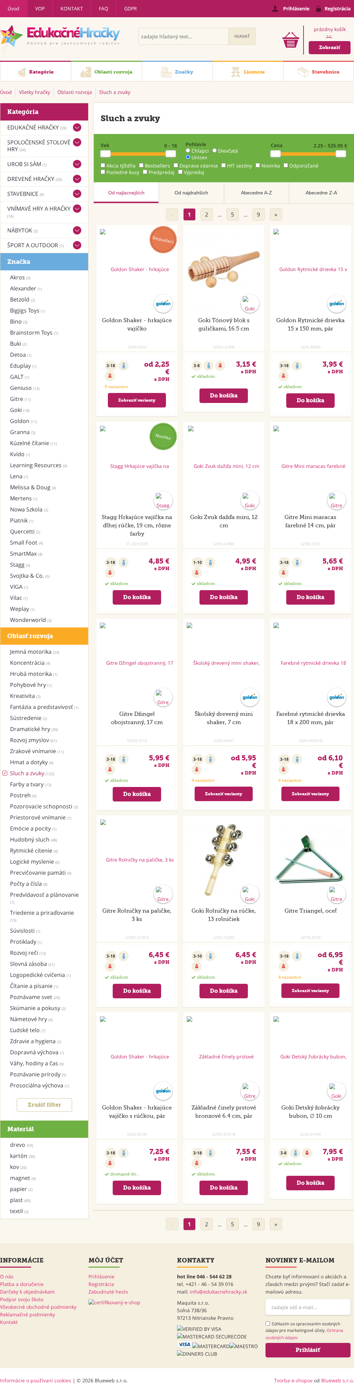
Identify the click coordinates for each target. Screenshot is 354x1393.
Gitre (20, 399)
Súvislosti (25, 930)
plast (20, 1200)
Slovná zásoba (32, 964)
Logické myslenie (34, 861)
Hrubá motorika (33, 674)
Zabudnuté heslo (108, 1291)
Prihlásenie (101, 1276)
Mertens (23, 498)
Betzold (22, 299)
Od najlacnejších (126, 192)
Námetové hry (31, 1019)
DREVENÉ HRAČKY (34, 179)
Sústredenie (28, 718)
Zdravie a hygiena (35, 1041)
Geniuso (24, 388)
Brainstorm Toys (34, 332)
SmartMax (26, 553)
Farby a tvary (30, 784)
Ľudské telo (27, 1030)
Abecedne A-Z (256, 192)
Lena (19, 476)
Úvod (13, 8)
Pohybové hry (31, 685)
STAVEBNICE (25, 194)
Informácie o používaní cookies (35, 1380)
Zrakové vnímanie (37, 751)
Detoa (20, 354)
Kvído (20, 454)
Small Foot (26, 542)
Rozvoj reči (28, 953)
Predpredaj (162, 172)
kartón (22, 1156)
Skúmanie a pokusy (38, 1008)
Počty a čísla (28, 883)
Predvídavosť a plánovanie (44, 898)
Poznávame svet (35, 997)
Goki (19, 410)
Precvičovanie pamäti (40, 872)
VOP (40, 8)
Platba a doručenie (22, 1284)
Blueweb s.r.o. (337, 1380)
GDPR (130, 8)
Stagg (20, 564)
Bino (18, 321)
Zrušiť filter (44, 1105)
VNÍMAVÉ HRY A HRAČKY (39, 212)
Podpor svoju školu (22, 1299)
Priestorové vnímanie (40, 817)
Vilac (19, 598)
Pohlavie (196, 144)
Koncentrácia (30, 662)
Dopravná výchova (37, 1052)
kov (18, 1167)
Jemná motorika (34, 651)
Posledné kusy (122, 172)
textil (19, 1211)
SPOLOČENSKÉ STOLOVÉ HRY (39, 145)
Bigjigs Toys (27, 310)
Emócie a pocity (33, 828)
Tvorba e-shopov (293, 1380)
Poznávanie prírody (38, 1074)
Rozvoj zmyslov (33, 740)
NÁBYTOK (22, 230)
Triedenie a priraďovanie (42, 916)
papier (21, 1189)
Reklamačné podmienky (27, 1314)
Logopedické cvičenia (40, 975)
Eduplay (23, 365)
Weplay (22, 609)
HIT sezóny (239, 165)
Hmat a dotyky (31, 762)
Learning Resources (38, 465)
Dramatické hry (34, 729)
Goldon (23, 421)
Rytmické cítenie (34, 850)
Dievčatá (228, 150)
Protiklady (26, 941)
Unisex (199, 157)
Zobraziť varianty (137, 400)
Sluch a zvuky (32, 773)
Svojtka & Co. (29, 575)
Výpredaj (194, 172)
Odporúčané (303, 165)
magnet (23, 1178)
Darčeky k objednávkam (27, 1291)
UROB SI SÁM (27, 164)
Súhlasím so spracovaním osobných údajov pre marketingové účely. (304, 1331)
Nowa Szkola (29, 509)
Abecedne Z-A (321, 192)
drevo (21, 1145)
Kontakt (71, 8)
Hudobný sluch (33, 839)
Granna (22, 432)
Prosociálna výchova (39, 1085)
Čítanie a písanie (34, 986)
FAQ (103, 8)
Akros (20, 277)
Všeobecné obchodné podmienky (38, 1307)
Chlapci (200, 150)
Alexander (26, 288)
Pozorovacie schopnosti (44, 806)
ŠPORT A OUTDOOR (35, 245)
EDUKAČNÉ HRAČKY (36, 127)
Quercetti (25, 531)
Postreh (23, 795)
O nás (6, 1276)
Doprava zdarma (198, 165)
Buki (18, 343)
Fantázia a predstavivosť (44, 707)
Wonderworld (31, 620)
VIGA (19, 586)
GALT (19, 377)
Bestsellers (157, 165)
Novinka (270, 165)
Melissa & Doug (33, 487)
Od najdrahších (191, 192)
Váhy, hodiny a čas (37, 1063)
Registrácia (101, 1284)
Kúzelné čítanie (33, 443)
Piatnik (21, 520)
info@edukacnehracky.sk (218, 1291)
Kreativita (25, 696)
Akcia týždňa (121, 165)
